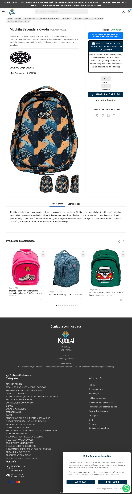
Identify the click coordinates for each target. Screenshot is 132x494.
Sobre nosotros (96, 389)
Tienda (18, 19)
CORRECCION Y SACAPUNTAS (20, 403)
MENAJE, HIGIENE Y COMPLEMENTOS (23, 458)
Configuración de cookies (21, 375)
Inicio (10, 19)
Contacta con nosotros (99, 428)
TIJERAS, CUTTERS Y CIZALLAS (20, 424)
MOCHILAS (66, 19)
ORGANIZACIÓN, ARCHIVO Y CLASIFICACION (26, 421)
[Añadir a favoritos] (43, 255)
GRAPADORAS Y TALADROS (19, 427)
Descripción (57, 204)
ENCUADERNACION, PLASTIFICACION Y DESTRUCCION (31, 430)
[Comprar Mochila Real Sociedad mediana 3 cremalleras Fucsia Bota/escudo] (41, 300)
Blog (91, 420)
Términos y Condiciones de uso (103, 407)
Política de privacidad (104, 489)
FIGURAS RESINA (14, 384)
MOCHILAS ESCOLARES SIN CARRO (88, 19)
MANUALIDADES (14, 412)
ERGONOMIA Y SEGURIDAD (18, 455)
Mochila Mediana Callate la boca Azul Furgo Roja (106, 293)
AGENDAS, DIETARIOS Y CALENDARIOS (24, 390)
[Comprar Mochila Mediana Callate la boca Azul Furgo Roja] (121, 299)
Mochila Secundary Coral (65, 294)
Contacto (93, 424)
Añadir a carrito (108, 94)
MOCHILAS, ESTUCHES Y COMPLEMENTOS (41, 19)
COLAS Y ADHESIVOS (16, 409)
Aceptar (80, 482)
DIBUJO (9, 406)
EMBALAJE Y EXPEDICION (18, 452)
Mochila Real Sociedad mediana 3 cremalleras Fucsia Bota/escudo (26, 293)
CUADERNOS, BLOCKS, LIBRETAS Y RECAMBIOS (28, 418)
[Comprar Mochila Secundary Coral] (81, 299)
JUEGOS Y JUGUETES (16, 393)
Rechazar (112, 482)
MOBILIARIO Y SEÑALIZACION (20, 443)
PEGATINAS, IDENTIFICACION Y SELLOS (24, 437)
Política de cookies (121, 489)
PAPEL (9, 415)
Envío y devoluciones (98, 411)
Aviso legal (94, 393)
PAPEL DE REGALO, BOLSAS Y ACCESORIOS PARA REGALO (33, 396)
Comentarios (74, 204)
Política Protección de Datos (101, 402)
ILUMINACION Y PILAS (16, 433)
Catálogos (93, 415)
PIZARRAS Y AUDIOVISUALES (20, 440)
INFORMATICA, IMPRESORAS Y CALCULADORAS (28, 449)
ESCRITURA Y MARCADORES (19, 399)
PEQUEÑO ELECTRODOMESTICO (21, 446)
